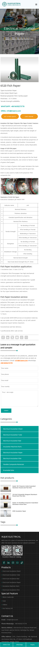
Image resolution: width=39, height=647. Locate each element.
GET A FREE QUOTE (10, 116)
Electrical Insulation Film (12, 458)
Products (13, 39)
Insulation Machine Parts (12, 446)
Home (7, 39)
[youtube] (17, 562)
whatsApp (19, 645)
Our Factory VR (8, 608)
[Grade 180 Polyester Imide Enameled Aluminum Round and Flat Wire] (5, 491)
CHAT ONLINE (29, 116)
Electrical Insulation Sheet (13, 429)
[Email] (26, 337)
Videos (5, 604)
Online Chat (6, 645)
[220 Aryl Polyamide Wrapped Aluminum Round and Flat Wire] (5, 499)
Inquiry (32, 645)
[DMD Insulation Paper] (5, 516)
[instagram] (13, 562)
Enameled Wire (8, 470)
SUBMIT (6, 410)
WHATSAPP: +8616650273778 (12, 106)
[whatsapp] (21, 337)
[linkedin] (7, 337)
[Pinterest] (17, 337)
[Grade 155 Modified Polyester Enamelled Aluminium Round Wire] (5, 508)
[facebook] (3, 337)
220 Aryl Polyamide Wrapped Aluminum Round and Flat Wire (24, 495)
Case (4, 601)
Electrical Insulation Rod (12, 440)
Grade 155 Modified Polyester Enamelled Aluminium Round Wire (25, 503)
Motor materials (8, 597)
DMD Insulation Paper (19, 511)
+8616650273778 (6, 363)
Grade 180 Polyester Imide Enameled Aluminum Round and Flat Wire (23, 487)
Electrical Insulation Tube (12, 435)
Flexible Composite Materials (13, 464)
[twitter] (12, 337)
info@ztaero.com (21, 360)
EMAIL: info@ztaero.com (11, 111)
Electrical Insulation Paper (19, 31)
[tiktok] (21, 562)
